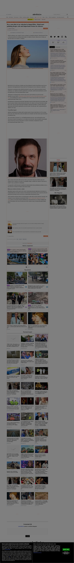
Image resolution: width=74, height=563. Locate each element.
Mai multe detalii (7, 549)
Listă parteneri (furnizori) (37, 552)
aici (9, 556)
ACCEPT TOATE (66, 549)
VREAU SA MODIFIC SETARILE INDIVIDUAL (66, 553)
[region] (37, 552)
